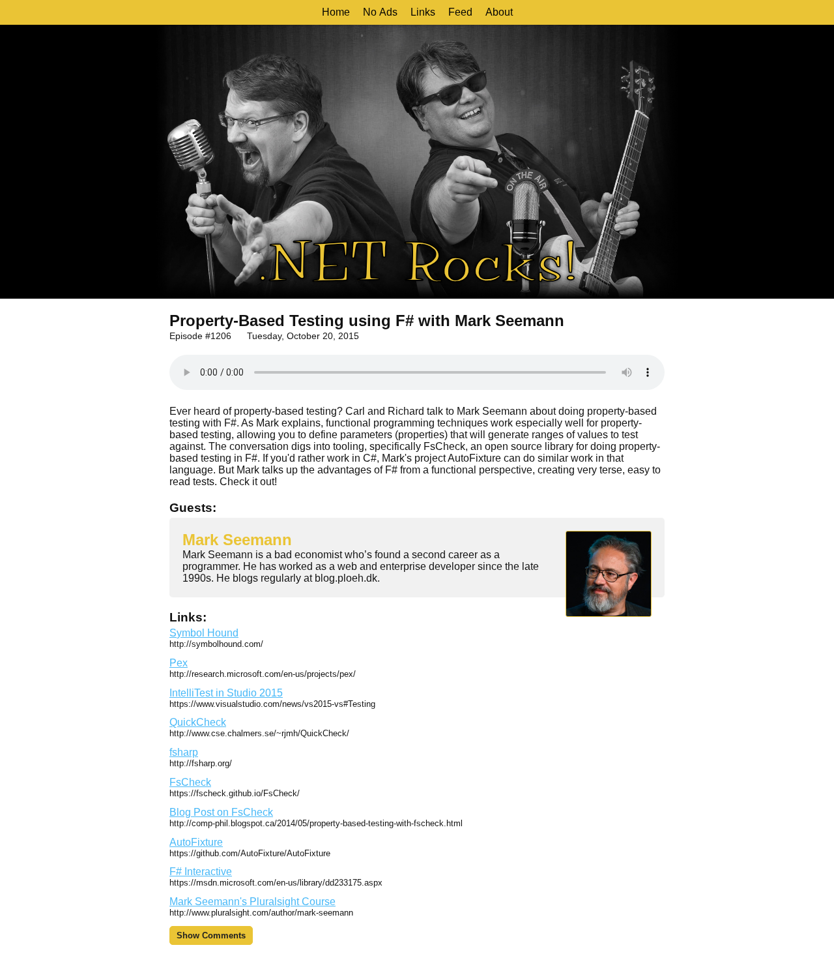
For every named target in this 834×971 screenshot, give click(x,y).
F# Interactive (200, 871)
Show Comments (211, 935)
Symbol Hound (203, 632)
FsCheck (190, 782)
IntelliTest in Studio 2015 (226, 692)
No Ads (380, 12)
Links (422, 12)
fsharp (183, 752)
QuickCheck (197, 722)
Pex (178, 662)
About (499, 12)
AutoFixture (196, 842)
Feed (460, 12)
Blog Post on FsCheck (221, 812)
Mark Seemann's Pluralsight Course (252, 901)
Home (336, 12)
